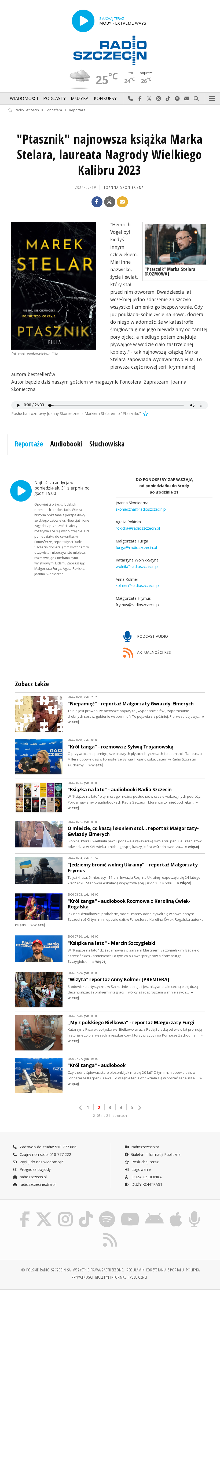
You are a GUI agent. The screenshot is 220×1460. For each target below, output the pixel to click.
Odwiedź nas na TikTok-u (168, 99)
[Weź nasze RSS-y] (110, 1232)
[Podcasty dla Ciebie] (194, 1212)
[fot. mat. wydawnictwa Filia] (53, 285)
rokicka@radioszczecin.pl (138, 528)
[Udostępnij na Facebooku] (97, 202)
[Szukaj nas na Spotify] (107, 1212)
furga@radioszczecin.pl (136, 547)
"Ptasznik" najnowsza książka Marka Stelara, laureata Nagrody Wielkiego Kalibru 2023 (109, 154)
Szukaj (196, 99)
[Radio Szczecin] (110, 50)
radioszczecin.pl (33, 1176)
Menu (212, 99)
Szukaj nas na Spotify (177, 99)
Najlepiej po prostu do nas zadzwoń (130, 99)
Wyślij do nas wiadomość (187, 99)
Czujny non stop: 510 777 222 (45, 1154)
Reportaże (77, 110)
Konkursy (105, 98)
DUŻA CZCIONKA (146, 1176)
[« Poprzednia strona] (80, 1108)
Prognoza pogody (35, 1169)
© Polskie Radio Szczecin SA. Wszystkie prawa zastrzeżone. (72, 1270)
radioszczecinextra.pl (37, 1184)
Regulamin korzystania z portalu (155, 1270)
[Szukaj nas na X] (44, 1212)
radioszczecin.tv (144, 1146)
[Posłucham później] (145, 413)
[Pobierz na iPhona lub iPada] (176, 1212)
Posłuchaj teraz (144, 1161)
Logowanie (140, 1169)
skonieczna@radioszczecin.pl (141, 509)
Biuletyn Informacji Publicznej (156, 1154)
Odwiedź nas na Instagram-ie (158, 99)
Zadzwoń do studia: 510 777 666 (47, 1146)
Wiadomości (24, 98)
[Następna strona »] (139, 1108)
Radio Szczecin (27, 110)
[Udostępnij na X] (109, 202)
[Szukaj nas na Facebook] (24, 1212)
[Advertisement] (58, 1334)
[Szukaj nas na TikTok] (86, 1212)
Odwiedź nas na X (149, 99)
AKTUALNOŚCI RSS (153, 652)
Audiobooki (66, 444)
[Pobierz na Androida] (154, 1212)
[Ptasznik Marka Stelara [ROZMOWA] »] (175, 244)
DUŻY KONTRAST (146, 1184)
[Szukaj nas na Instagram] (65, 1212)
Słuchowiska (107, 444)
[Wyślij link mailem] (122, 202)
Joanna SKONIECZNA (124, 187)
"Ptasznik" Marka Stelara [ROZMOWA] (170, 271)
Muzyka (80, 98)
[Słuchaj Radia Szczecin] (83, 21)
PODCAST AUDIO (152, 636)
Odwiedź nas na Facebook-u (140, 99)
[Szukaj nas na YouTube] (130, 1212)
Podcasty (54, 98)
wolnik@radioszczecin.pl (137, 566)
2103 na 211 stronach (110, 1115)
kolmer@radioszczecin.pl (138, 585)
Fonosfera (54, 110)
